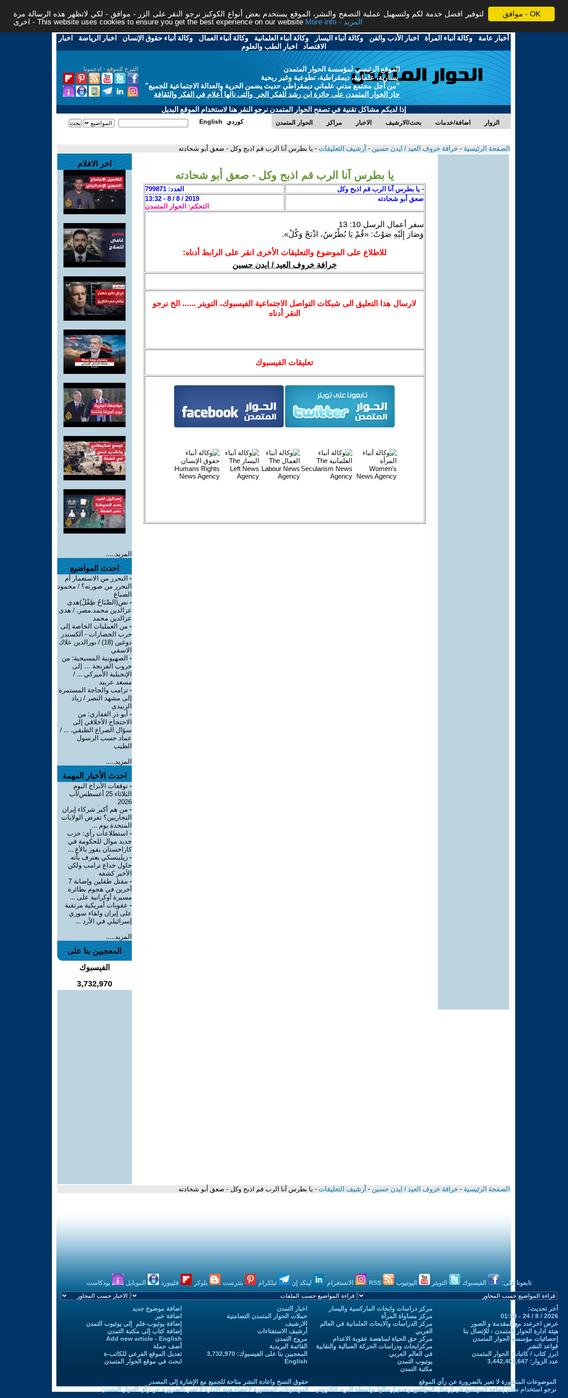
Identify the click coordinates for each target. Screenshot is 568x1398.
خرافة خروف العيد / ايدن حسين (414, 148)
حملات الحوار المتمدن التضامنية (267, 1315)
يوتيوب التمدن (415, 1361)
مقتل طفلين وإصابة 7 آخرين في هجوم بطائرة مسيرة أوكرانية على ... (100, 889)
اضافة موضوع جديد (157, 1308)
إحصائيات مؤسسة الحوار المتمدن (515, 1338)
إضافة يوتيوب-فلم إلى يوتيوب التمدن (134, 1323)
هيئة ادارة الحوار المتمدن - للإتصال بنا (510, 1331)
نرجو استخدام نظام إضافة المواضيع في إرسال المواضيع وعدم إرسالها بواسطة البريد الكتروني (435, 1389)
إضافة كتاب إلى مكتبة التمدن (144, 1331)
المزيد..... (119, 554)
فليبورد (171, 1282)
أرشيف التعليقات (341, 148)
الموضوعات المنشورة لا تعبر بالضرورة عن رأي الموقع (487, 1381)
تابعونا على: (516, 1282)
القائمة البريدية (288, 1346)
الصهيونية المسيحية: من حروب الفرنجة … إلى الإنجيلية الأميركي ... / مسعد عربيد (97, 670)
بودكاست (99, 1282)
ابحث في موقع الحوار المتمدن (143, 1361)
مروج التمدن (291, 1338)
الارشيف (296, 1323)
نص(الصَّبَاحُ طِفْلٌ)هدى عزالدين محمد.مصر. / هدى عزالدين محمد (95, 610)
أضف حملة (167, 1346)
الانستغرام (341, 1282)
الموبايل (137, 1282)
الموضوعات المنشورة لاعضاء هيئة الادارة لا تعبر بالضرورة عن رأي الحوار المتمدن (204, 1389)
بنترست (234, 1282)
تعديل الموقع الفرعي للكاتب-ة (143, 1353)
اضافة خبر (168, 1315)
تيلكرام (268, 1282)
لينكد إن (302, 1282)
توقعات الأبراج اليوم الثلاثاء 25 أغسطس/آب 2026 (100, 793)
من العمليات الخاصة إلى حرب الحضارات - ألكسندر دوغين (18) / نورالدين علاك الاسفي (95, 638)
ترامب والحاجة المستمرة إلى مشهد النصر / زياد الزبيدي (95, 698)
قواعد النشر (543, 1346)
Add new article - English (144, 1338)
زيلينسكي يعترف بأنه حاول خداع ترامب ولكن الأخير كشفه (100, 865)
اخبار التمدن (292, 1308)
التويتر (440, 1282)
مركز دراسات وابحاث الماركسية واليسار (381, 1308)
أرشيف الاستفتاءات (282, 1331)
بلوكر (201, 1282)
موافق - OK (521, 14)
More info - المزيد (334, 22)
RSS (376, 1282)
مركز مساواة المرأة (407, 1315)
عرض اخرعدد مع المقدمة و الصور (514, 1323)
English (296, 1361)
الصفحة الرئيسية (486, 148)
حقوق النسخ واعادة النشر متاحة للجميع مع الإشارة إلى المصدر (228, 1381)
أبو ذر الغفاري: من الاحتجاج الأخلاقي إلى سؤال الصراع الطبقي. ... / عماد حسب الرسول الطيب (96, 730)
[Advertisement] (473, 287)
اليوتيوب (407, 1282)
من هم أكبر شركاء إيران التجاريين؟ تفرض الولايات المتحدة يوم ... (96, 817)
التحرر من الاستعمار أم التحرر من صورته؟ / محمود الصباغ (94, 586)
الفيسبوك (475, 1282)
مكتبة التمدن (416, 1368)
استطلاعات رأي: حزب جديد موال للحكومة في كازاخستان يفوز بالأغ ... (99, 841)
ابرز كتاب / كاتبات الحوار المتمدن (515, 1353)
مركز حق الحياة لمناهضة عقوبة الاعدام (383, 1338)
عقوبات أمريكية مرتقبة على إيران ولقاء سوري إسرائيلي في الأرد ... (98, 913)
